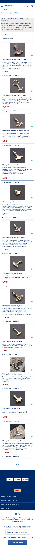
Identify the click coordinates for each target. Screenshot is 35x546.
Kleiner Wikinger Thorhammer (11, 202)
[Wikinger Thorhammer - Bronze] (17, 364)
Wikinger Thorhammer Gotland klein (13, 237)
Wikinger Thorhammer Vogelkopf (12, 306)
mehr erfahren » (18, 29)
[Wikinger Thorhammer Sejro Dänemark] (17, 431)
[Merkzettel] (25, 5)
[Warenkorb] (32, 5)
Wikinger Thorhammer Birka (11, 165)
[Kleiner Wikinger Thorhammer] (17, 192)
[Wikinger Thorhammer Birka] (17, 155)
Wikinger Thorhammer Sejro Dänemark (14, 441)
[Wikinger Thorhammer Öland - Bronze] (17, 50)
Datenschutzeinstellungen (17, 532)
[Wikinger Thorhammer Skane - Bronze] (17, 85)
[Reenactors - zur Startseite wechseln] (9, 6)
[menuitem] (25, 5)
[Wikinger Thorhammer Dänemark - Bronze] (17, 121)
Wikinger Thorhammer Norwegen (12, 273)
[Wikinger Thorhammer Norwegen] (17, 263)
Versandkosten (6, 519)
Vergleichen (7, 75)
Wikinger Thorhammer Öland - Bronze (14, 59)
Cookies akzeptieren (17, 542)
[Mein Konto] (28, 5)
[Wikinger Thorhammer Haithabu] (17, 331)
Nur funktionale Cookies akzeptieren (18, 537)
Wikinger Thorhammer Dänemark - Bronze (15, 131)
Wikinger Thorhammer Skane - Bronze (14, 95)
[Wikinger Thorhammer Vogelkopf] (17, 296)
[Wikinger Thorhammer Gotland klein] (17, 228)
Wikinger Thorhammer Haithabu (12, 341)
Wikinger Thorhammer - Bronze (12, 374)
